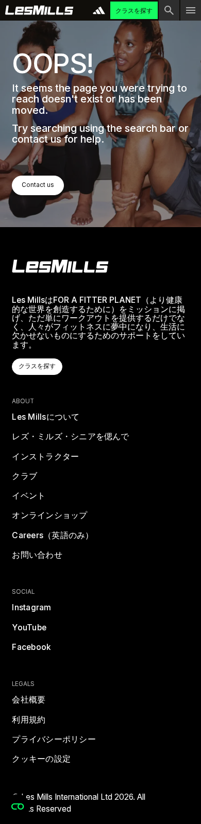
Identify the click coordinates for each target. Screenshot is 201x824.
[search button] (169, 10)
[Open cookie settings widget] (17, 806)
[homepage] (60, 266)
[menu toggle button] (190, 10)
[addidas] (99, 10)
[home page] (39, 10)
